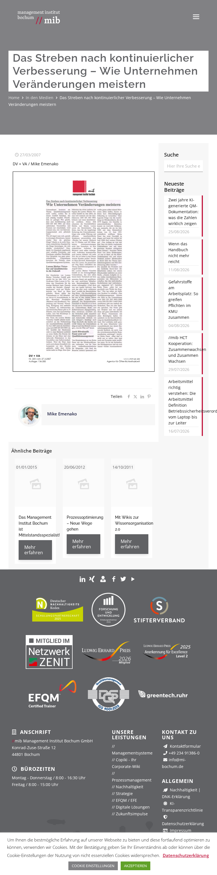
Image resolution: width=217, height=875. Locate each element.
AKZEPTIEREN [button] (135, 865)
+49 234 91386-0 (184, 753)
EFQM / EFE (124, 800)
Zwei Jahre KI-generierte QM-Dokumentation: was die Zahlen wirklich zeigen (183, 211)
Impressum (180, 830)
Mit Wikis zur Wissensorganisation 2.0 (134, 523)
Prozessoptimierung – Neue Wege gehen (85, 523)
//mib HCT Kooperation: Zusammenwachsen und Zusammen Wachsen (183, 349)
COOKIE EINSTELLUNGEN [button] (93, 865)
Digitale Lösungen (131, 807)
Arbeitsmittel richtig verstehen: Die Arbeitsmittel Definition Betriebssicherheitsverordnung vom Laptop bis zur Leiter (183, 402)
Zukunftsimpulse (130, 813)
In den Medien (39, 97)
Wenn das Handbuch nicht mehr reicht (178, 252)
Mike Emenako (62, 414)
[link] (82, 579)
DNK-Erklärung (176, 796)
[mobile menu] (196, 16)
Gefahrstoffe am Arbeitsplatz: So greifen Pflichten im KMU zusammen (183, 299)
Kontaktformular (185, 746)
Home (13, 97)
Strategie (122, 793)
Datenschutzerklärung (186, 855)
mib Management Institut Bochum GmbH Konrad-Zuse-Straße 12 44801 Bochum (52, 747)
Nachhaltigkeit (127, 786)
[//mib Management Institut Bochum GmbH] (39, 17)
